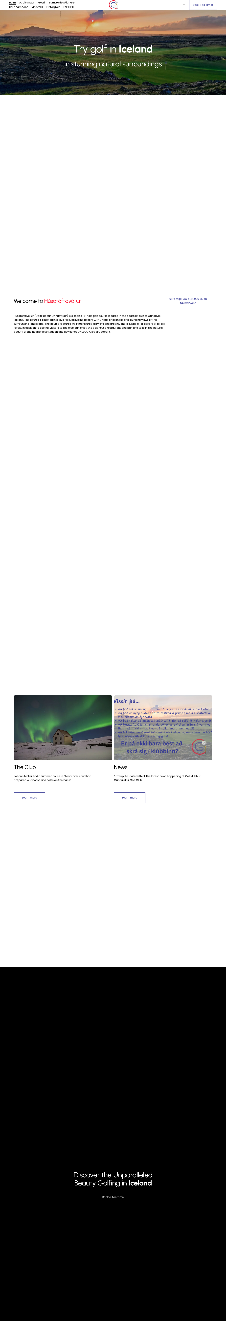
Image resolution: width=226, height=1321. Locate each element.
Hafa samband (18, 7)
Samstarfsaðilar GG (62, 2)
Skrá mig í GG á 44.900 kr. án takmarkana (188, 301)
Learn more (29, 798)
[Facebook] (184, 5)
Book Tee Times (203, 5)
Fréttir (42, 2)
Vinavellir (37, 7)
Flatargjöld (53, 7)
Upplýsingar (26, 2)
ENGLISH (68, 7)
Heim (12, 2)
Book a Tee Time (113, 1197)
